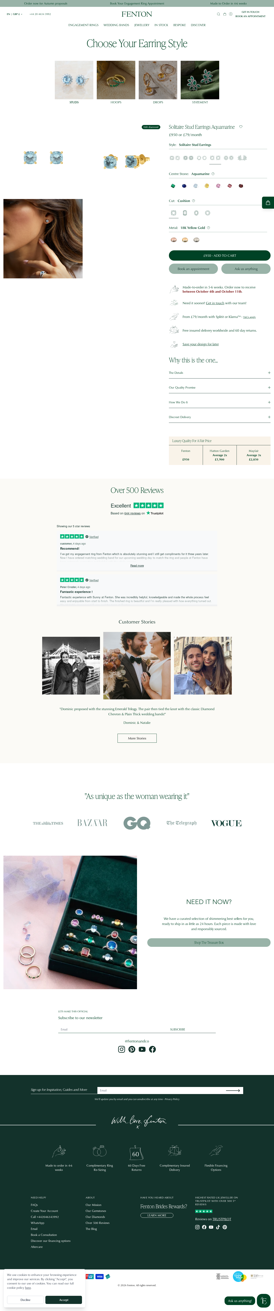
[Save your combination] (240, 126)
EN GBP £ (15, 14)
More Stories (137, 738)
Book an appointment (250, 16)
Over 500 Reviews (97, 1223)
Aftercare (37, 1247)
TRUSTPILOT (222, 1219)
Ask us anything (246, 268)
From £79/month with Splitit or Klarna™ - (212, 317)
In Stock (161, 25)
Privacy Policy (172, 1099)
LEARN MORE (156, 1215)
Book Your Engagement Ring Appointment (137, 3)
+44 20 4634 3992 (40, 14)
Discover (198, 25)
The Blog (91, 1229)
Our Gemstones (96, 1211)
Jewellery (141, 25)
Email (34, 1229)
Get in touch (250, 12)
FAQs (34, 1205)
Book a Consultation (44, 1235)
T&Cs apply (249, 317)
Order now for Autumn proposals (45, 3)
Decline (25, 1300)
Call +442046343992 (45, 1217)
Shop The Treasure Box (209, 942)
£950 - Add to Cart (219, 255)
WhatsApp (37, 1223)
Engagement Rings (83, 25)
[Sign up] (236, 1090)
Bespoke (179, 25)
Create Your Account (44, 1211)
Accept (63, 1300)
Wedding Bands (116, 25)
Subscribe (177, 1029)
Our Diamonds (95, 1217)
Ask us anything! (240, 1300)
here (28, 1288)
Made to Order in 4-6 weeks (228, 3)
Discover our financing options (50, 1241)
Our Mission (93, 1205)
